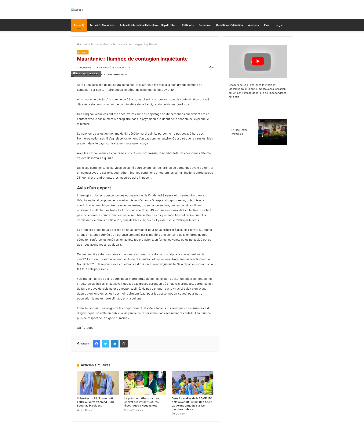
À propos (253, 25)
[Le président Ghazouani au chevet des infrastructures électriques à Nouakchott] (145, 383)
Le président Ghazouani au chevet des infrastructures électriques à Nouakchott (141, 402)
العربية (279, 25)
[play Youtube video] (258, 61)
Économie (205, 25)
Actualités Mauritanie (102, 25)
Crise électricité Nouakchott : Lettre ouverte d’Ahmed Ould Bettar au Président (95, 402)
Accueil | (79, 25)
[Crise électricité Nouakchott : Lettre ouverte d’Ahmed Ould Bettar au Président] (98, 383)
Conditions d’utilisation (229, 25)
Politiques (188, 25)
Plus (266, 25)
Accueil (84, 44)
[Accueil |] (77, 10)
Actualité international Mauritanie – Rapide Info (147, 25)
